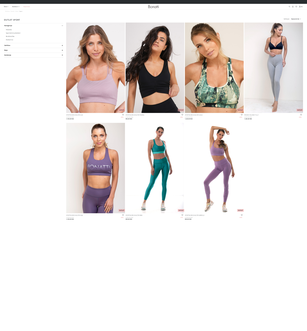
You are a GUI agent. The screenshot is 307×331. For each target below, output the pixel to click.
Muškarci (15, 6)
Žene (5, 6)
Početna (7, 11)
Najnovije (27, 6)
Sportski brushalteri (13, 33)
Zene (17, 11)
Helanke (9, 30)
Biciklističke (10, 36)
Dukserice (9, 40)
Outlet (12, 11)
